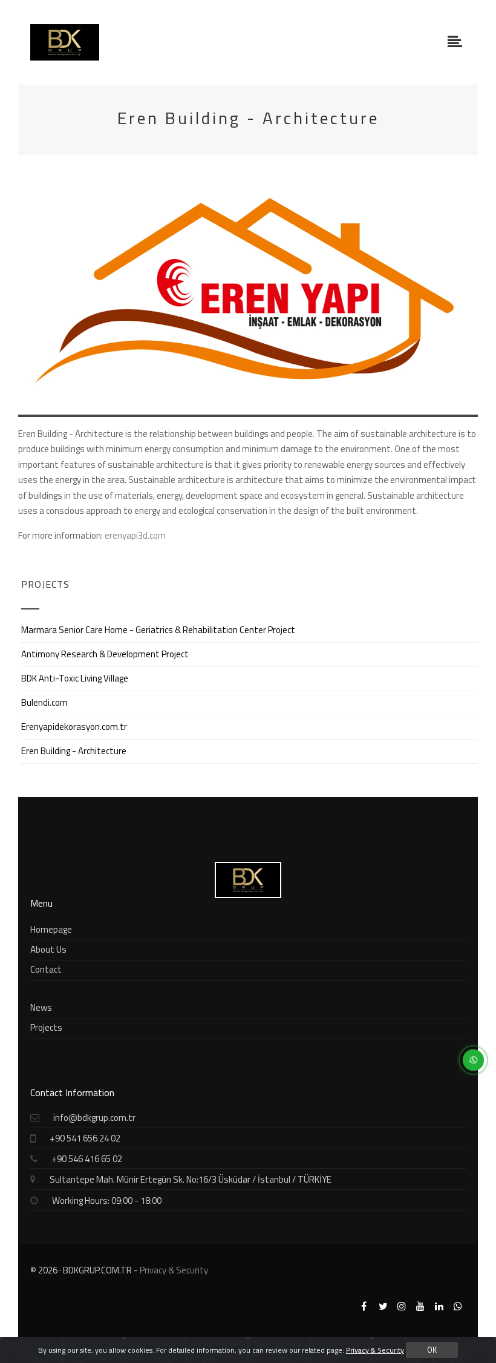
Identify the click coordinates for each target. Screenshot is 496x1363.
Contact (46, 969)
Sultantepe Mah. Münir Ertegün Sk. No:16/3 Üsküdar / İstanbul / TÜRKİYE (190, 1179)
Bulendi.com (44, 702)
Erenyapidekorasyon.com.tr (74, 727)
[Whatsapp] (457, 1306)
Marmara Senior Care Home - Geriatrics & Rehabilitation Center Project (158, 630)
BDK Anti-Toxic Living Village (74, 678)
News (41, 1007)
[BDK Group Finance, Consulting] (64, 42)
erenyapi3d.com (135, 535)
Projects (46, 1027)
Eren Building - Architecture (73, 751)
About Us (48, 949)
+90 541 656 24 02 (85, 1138)
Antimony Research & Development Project (105, 654)
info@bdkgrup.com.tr (94, 1118)
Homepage (51, 929)
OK (432, 1350)
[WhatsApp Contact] (469, 1064)
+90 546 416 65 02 (86, 1159)
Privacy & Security (174, 1270)
